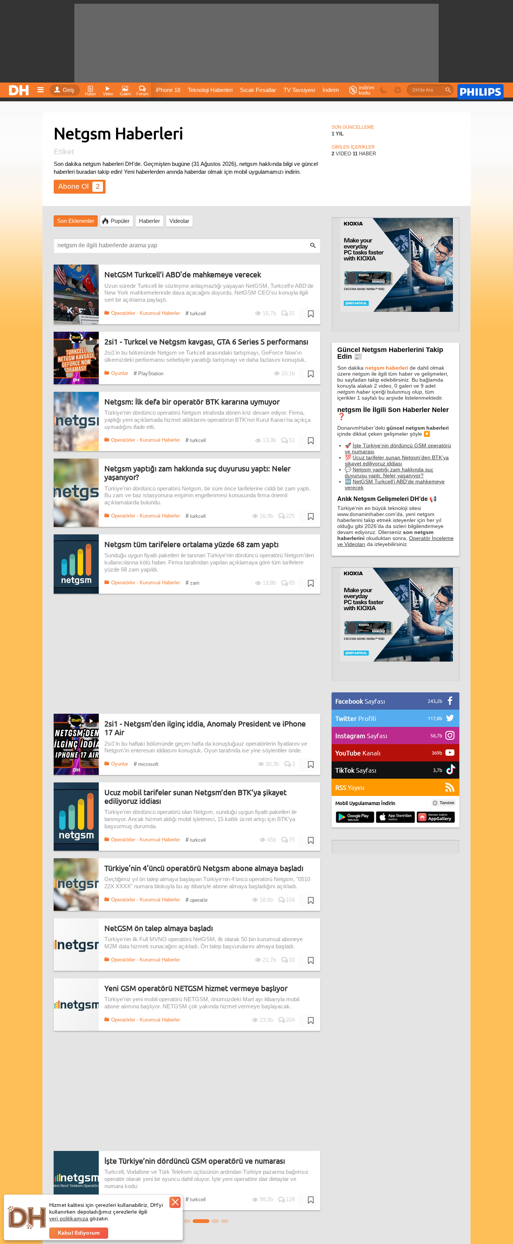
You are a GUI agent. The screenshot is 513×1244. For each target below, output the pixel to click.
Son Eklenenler (75, 221)
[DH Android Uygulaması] (355, 817)
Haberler (149, 221)
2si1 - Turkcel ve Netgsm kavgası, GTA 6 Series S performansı (206, 341)
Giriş (68, 90)
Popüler (120, 221)
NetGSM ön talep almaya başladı (158, 928)
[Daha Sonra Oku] (308, 314)
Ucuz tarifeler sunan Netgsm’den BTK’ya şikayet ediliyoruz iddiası (397, 460)
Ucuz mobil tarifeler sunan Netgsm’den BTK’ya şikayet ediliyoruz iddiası (195, 796)
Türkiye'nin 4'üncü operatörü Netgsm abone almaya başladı (203, 868)
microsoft (146, 764)
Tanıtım (447, 802)
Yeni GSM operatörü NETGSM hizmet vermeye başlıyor (196, 988)
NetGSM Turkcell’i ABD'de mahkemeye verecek (182, 274)
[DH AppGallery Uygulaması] (435, 817)
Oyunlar (119, 373)
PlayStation (148, 373)
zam (192, 582)
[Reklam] (480, 90)
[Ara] (448, 90)
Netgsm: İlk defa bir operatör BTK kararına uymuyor (192, 401)
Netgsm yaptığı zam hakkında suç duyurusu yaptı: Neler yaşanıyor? (197, 472)
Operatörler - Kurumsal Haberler (145, 313)
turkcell (196, 313)
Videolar (179, 221)
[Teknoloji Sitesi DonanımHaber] (20, 88)
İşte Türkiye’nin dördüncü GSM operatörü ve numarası (194, 1161)
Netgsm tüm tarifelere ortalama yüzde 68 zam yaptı (191, 544)
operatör (197, 900)
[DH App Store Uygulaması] (395, 817)
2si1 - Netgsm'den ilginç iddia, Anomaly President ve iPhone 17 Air (205, 727)
